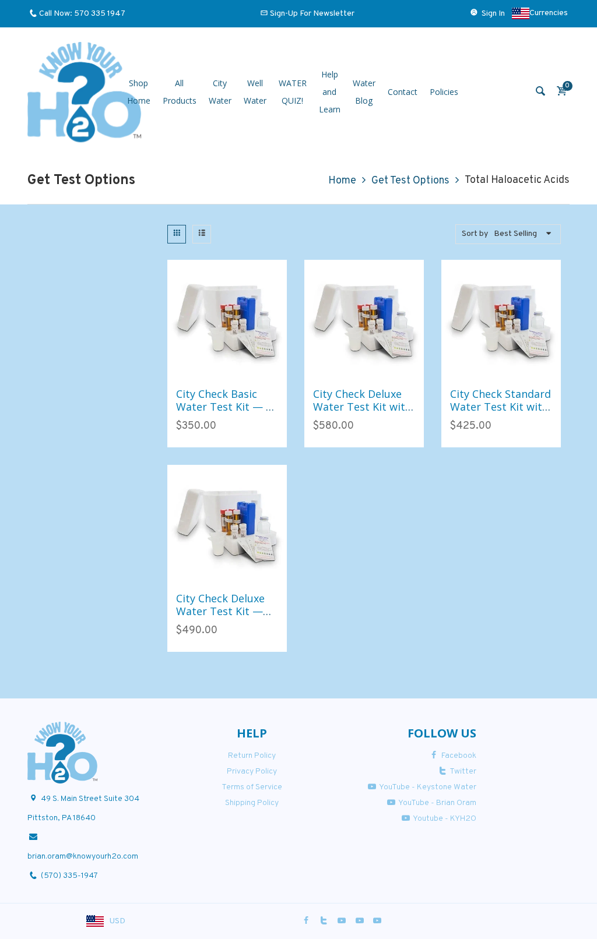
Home (342, 181)
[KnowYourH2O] (84, 92)
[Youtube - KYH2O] (377, 921)
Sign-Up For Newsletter (312, 14)
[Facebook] (306, 921)
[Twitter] (324, 921)
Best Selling (515, 234)
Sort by (475, 234)
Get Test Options (410, 181)
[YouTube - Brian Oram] (360, 921)
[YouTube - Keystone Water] (341, 921)
